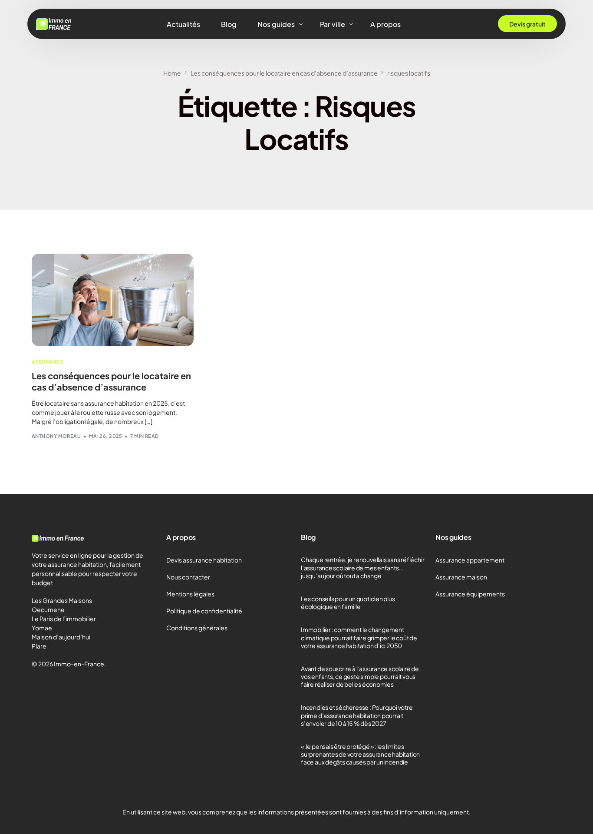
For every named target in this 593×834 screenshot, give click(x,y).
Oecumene (48, 609)
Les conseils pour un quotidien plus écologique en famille (348, 602)
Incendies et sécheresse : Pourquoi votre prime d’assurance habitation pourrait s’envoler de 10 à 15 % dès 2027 (357, 715)
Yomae (42, 628)
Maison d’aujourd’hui (61, 637)
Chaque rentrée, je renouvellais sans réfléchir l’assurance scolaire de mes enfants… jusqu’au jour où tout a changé (362, 567)
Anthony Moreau (56, 436)
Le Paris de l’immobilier (64, 618)
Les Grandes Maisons (62, 600)
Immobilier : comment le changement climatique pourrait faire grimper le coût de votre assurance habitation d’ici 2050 (359, 637)
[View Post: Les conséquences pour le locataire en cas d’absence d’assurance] (113, 300)
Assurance (47, 361)
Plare (39, 646)
